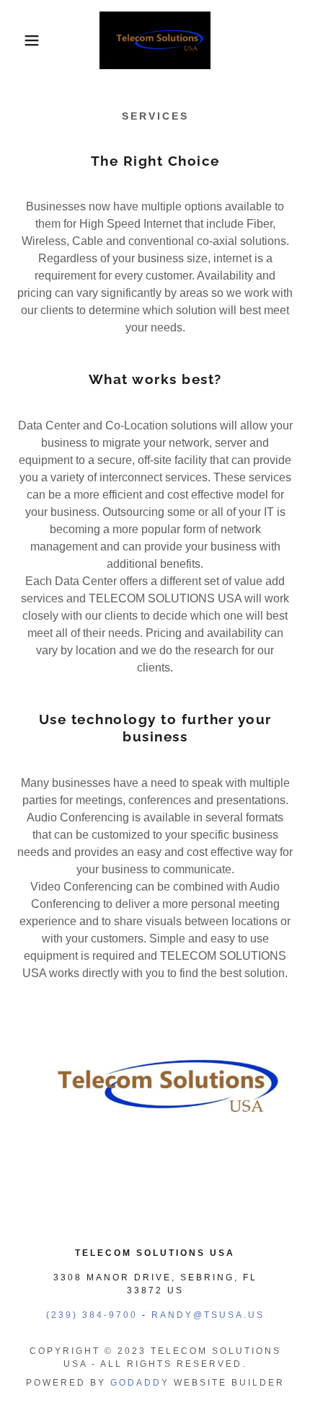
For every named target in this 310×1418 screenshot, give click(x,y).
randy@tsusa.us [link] (208, 1315)
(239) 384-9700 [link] (92, 1315)
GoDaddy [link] (139, 1383)
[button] (23, 40)
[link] (155, 40)
